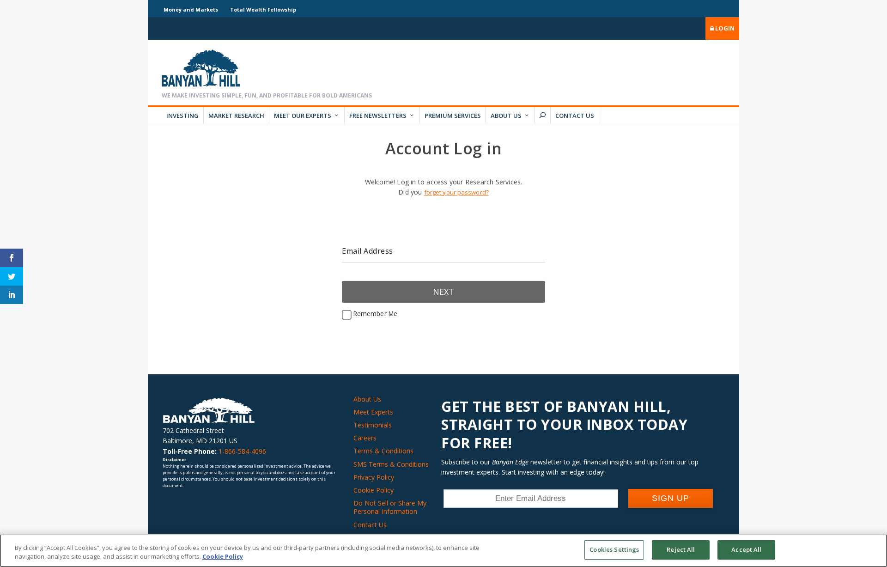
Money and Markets (191, 9)
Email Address (367, 251)
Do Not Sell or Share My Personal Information (389, 507)
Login (724, 28)
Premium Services (453, 115)
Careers (365, 437)
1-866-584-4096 (242, 451)
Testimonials (372, 425)
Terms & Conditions (383, 450)
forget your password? (456, 192)
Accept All (746, 549)
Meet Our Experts (302, 115)
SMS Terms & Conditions (391, 464)
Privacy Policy (373, 477)
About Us (506, 115)
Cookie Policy (373, 490)
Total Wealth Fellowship (263, 9)
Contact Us (574, 115)
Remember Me (374, 313)
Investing (182, 115)
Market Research (236, 115)
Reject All (681, 549)
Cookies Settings (614, 549)
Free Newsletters (378, 115)
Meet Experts (373, 412)
